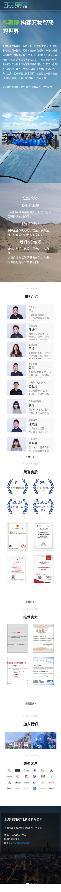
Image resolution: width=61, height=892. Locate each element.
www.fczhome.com (20, 843)
